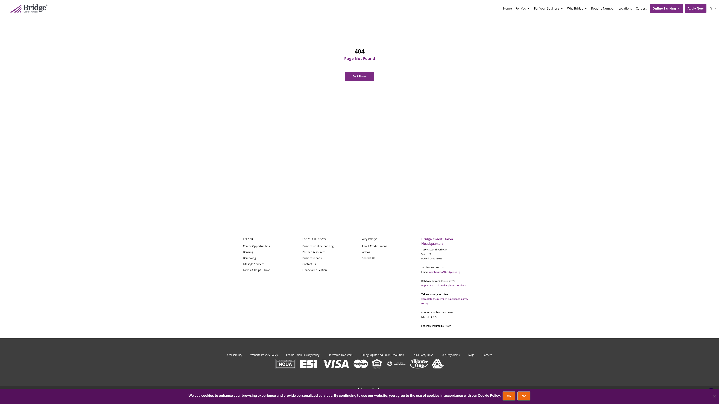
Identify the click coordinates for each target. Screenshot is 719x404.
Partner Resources (313, 252)
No (523, 396)
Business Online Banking (318, 246)
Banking (248, 252)
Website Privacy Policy (264, 355)
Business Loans (312, 258)
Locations (625, 8)
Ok (509, 396)
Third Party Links (422, 355)
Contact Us (309, 264)
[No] (714, 396)
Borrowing (249, 258)
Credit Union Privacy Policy (302, 355)
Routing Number (603, 8)
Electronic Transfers (340, 355)
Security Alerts (451, 355)
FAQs (471, 355)
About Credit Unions (374, 246)
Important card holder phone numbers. (444, 285)
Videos (366, 252)
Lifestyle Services (253, 264)
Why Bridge (575, 8)
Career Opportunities (256, 246)
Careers (641, 8)
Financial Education (314, 270)
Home (507, 8)
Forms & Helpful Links (256, 270)
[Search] (713, 8)
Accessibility (234, 355)
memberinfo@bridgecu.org (444, 272)
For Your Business (546, 8)
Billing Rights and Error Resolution (382, 355)
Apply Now (696, 8)
